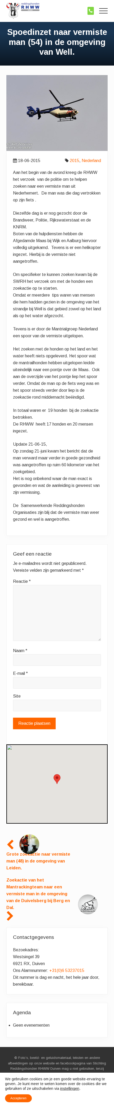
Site (17, 696)
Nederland (91, 160)
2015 (74, 160)
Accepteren (18, 1098)
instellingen (69, 1088)
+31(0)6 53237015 (66, 970)
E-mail (20, 673)
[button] (103, 10)
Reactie (22, 581)
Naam (20, 650)
